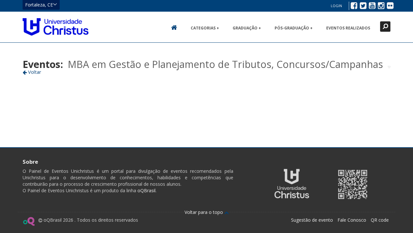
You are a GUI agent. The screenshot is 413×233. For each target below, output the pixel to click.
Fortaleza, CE (39, 5)
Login (336, 5)
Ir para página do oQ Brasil (29, 221)
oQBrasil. (146, 190)
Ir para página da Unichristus (291, 183)
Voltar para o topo (204, 212)
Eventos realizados (348, 28)
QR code (380, 220)
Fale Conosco (351, 220)
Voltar (34, 72)
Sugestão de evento (312, 220)
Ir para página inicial (55, 27)
